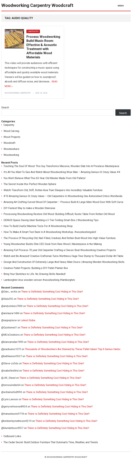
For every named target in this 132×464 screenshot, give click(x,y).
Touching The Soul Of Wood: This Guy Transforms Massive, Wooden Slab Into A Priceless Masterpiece (61, 166)
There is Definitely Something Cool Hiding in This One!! (52, 291)
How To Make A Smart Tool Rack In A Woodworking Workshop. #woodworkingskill (50, 232)
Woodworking (11, 154)
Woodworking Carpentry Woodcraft (37, 5)
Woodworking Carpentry (18, 93)
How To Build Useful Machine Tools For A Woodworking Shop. (38, 226)
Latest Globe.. (28, 320)
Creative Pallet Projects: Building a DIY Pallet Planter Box (36, 268)
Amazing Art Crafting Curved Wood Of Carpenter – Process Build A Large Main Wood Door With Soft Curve (63, 202)
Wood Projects (12, 136)
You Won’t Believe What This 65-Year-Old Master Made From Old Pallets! (45, 178)
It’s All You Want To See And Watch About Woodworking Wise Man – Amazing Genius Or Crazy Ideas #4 (62, 172)
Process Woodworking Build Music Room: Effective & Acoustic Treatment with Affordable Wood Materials (43, 47)
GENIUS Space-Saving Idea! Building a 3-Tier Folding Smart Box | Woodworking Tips (51, 220)
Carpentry (33, 31)
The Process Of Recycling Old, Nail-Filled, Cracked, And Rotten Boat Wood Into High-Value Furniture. (60, 238)
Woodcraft (9, 142)
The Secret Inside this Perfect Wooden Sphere (30, 184)
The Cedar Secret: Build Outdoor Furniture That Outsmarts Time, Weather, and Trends (51, 442)
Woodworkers (11, 148)
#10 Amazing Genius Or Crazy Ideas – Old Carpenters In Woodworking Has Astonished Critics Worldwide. (63, 196)
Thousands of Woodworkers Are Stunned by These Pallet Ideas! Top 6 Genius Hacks (72, 349)
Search (5, 107)
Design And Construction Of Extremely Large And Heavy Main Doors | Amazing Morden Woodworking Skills (64, 261)
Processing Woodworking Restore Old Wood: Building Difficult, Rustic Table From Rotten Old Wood (59, 214)
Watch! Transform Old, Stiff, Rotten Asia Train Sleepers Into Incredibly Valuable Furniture (53, 190)
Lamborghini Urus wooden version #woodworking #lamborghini (39, 279)
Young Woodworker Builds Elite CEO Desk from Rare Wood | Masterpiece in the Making (53, 244)
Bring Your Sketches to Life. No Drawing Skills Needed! (35, 274)
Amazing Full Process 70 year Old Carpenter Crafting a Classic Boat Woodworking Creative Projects (60, 250)
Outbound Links (12, 436)
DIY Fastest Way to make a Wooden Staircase (29, 208)
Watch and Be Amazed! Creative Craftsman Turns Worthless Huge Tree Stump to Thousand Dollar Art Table (63, 256)
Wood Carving (11, 131)
